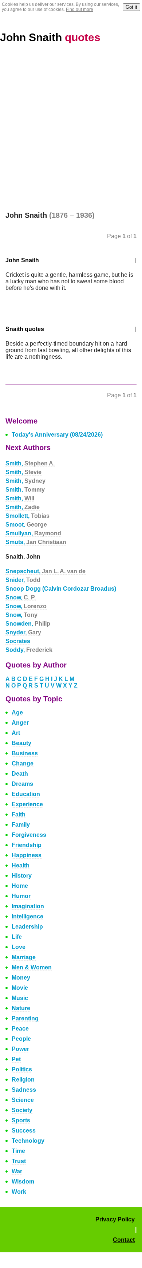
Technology (28, 1141)
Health (20, 865)
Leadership (27, 927)
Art (16, 733)
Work (19, 1192)
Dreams (22, 784)
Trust (19, 1161)
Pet (16, 1059)
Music (20, 998)
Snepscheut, (45, 571)
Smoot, (26, 524)
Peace (20, 1028)
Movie (20, 988)
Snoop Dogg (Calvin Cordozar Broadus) (60, 589)
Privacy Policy (115, 1219)
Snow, (20, 597)
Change (22, 763)
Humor (21, 896)
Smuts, (35, 542)
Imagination (28, 906)
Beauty (21, 743)
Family (21, 825)
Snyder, (23, 632)
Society (22, 1110)
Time (18, 1151)
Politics (22, 1069)
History (22, 876)
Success (24, 1130)
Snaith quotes (24, 329)
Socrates (17, 641)
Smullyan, (33, 533)
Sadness (24, 1090)
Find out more (79, 9)
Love (18, 947)
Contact (124, 1240)
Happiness (27, 855)
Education (26, 794)
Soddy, (28, 650)
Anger (20, 723)
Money (21, 977)
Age (17, 712)
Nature (21, 1008)
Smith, (30, 463)
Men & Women (32, 967)
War (17, 1171)
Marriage (24, 957)
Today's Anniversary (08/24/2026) (57, 435)
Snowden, (27, 624)
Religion (23, 1079)
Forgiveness (29, 835)
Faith (18, 814)
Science (23, 1100)
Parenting (25, 1018)
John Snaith (50, 37)
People (21, 1039)
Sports (21, 1120)
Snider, (22, 580)
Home (20, 886)
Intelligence (27, 916)
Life (17, 937)
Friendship (27, 845)
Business (25, 753)
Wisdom (23, 1181)
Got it (131, 7)
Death (20, 774)
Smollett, (27, 516)
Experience (27, 804)
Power (20, 1049)
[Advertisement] (71, 127)
